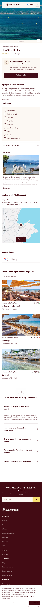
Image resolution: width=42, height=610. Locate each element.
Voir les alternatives (21, 75)
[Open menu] (37, 5)
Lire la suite (6, 188)
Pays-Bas (5, 554)
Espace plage (6, 584)
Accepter (34, 603)
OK (36, 500)
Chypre (4, 550)
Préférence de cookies (19, 603)
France (16, 46)
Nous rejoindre (7, 575)
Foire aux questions (8, 567)
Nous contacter (7, 571)
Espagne (5, 542)
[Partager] (38, 40)
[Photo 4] (22, 41)
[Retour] (4, 4)
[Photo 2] (19, 41)
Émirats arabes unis (8, 533)
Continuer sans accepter (34, 606)
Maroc (4, 529)
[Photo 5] (23, 41)
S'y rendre (21, 239)
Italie (3, 525)
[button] (21, 20)
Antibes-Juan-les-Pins (7, 46)
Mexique (5, 537)
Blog (3, 563)
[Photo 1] (18, 41)
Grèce (4, 546)
